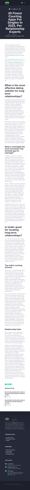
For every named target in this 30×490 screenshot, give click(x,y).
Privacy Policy (9, 451)
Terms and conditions (10, 449)
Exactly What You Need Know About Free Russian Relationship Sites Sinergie (15, 402)
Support (7, 440)
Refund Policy (9, 452)
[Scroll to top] (28, 487)
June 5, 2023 (8, 396)
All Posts (14, 34)
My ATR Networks (10, 437)
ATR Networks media (10, 439)
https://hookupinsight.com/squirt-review (16, 60)
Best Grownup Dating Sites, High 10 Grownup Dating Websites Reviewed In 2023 (15, 393)
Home (9, 34)
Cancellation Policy (10, 454)
